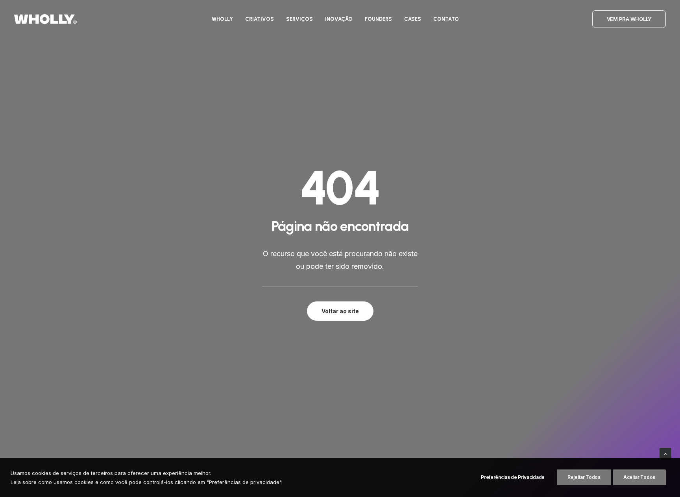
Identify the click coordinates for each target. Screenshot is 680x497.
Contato (446, 19)
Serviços (299, 19)
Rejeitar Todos (584, 477)
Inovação (339, 19)
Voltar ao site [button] (340, 311)
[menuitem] (222, 19)
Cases (412, 19)
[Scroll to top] (665, 453)
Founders (378, 19)
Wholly (222, 19)
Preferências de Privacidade (513, 477)
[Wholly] (45, 19)
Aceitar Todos (639, 477)
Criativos (259, 19)
